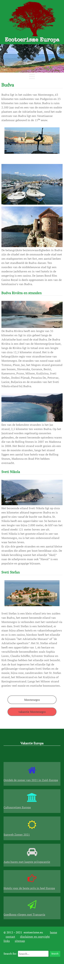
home (53, 932)
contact (10, 937)
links (7, 941)
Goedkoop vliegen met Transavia (24, 914)
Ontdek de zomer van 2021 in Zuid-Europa (31, 780)
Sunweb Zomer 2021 (17, 834)
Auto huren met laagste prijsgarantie (27, 862)
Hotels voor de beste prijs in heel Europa (29, 888)
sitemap (20, 941)
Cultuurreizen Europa (17, 807)
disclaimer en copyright (35, 937)
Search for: (10, 954)
